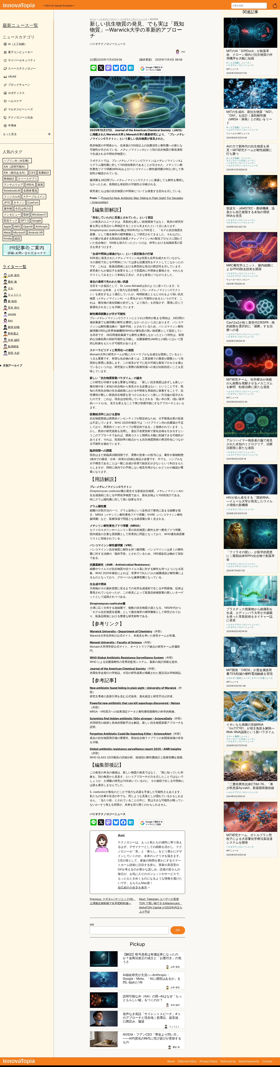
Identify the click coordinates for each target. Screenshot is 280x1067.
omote (12, 314)
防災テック (11, 220)
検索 (92, 924)
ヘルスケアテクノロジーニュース (242, 130)
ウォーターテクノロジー (238, 280)
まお (10, 288)
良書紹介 (43, 172)
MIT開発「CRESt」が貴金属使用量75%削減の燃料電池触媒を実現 (249, 672)
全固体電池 (30, 190)
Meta (7, 232)
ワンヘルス (231, 133)
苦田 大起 (14, 353)
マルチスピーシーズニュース (240, 222)
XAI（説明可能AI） (15, 166)
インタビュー (12, 214)
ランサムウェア (13, 184)
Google (36, 220)
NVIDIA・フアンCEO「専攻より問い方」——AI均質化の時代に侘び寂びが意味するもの (152, 1038)
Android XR (36, 232)
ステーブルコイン (34, 196)
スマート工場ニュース (262, 678)
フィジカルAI (12, 196)
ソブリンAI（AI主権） (17, 160)
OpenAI (28, 226)
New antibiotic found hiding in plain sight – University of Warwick (133, 688)
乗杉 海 (12, 281)
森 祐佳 (12, 301)
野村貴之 (13, 333)
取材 (26, 214)
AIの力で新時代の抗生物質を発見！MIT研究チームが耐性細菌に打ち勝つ (249, 150)
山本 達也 (14, 275)
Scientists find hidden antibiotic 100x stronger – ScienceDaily (131, 718)
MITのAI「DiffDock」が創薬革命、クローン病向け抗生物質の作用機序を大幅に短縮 (249, 54)
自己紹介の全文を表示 (132, 887)
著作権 (8, 208)
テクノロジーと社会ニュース (240, 160)
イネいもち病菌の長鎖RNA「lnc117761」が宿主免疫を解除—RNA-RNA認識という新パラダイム (250, 728)
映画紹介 (9, 178)
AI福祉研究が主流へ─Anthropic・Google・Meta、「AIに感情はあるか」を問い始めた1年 (152, 978)
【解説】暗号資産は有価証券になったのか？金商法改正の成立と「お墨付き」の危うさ (152, 958)
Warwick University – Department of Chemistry (121, 631)
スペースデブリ (27, 178)
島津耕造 (13, 346)
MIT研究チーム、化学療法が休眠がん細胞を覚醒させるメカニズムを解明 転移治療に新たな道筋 (249, 383)
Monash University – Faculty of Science (116, 642)
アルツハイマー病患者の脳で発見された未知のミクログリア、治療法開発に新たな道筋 (249, 444)
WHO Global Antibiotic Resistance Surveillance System (127, 657)
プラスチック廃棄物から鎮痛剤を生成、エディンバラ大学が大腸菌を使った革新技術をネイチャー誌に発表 (249, 614)
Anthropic (42, 226)
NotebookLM (12, 190)
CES (32, 172)
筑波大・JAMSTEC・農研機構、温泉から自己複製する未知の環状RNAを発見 (250, 212)
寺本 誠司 (14, 340)
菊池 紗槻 (14, 327)
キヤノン (19, 202)
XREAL (30, 184)
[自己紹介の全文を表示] (149, 887)
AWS (17, 226)
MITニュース (232, 69)
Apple (7, 226)
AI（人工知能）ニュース (237, 63)
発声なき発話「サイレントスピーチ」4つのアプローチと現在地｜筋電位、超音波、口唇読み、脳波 (152, 1017)
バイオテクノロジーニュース (133, 19)
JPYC (7, 202)
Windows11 (39, 214)
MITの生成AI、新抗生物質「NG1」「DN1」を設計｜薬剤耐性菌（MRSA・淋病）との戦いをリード (250, 117)
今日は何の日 (23, 208)
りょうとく (15, 294)
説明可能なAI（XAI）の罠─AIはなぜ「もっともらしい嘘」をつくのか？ (152, 998)
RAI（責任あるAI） (15, 172)
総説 (17, 238)
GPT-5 (25, 220)
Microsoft (19, 232)
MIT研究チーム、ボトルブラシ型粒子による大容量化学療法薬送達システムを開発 (249, 838)
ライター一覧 (14, 266)
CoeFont (33, 202)
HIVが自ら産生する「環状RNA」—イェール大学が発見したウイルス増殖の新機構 (249, 501)
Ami (10, 320)
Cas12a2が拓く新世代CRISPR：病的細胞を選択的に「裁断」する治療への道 (250, 326)
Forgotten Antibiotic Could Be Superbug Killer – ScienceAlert (130, 733)
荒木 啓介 (14, 307)
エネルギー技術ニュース (238, 678)
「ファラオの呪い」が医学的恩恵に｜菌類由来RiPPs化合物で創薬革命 (250, 555)
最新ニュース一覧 (20, 25)
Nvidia (8, 238)
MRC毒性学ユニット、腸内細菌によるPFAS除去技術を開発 (249, 267)
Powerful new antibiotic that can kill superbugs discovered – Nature (135, 703)
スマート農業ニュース (236, 736)
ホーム (93, 19)
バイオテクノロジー (108, 19)
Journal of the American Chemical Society (118, 668)
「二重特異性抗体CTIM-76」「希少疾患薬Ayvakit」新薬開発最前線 (250, 786)
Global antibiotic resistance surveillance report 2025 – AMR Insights (135, 749)
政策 (40, 184)
